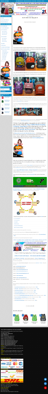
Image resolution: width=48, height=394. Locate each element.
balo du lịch (19, 101)
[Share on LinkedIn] (33, 306)
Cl (34, 290)
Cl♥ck (38, 288)
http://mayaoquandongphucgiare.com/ (22, 273)
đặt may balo (18, 258)
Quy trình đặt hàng (42, 234)
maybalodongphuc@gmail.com (21, 266)
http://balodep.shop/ (19, 275)
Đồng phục (40, 258)
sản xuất (41, 216)
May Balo (37, 262)
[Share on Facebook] (26, 306)
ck (35, 290)
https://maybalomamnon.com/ (9, 339)
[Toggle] (46, 218)
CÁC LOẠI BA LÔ (4, 29)
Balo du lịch (22, 258)
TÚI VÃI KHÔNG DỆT (5, 52)
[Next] (47, 319)
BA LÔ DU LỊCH (4, 34)
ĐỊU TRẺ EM (4, 59)
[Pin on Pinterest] (31, 306)
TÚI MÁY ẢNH (4, 56)
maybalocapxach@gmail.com (9, 338)
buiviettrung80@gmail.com (38, 137)
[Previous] (13, 319)
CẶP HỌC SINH (4, 41)
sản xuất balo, (26, 129)
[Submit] (11, 89)
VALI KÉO (3, 43)
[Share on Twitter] (28, 306)
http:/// (22, 277)
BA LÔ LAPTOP (4, 31)
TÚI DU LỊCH (3, 45)
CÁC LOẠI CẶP (3, 36)
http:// (22, 269)
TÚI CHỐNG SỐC (4, 53)
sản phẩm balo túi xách (18, 167)
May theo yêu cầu (30, 16)
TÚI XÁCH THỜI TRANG (5, 47)
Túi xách (36, 258)
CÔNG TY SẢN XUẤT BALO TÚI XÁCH (26, 241)
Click (14, 235)
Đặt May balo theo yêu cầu (25, 120)
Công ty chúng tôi (29, 165)
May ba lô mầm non (4, 21)
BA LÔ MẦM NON (4, 26)
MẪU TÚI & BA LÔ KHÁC (5, 49)
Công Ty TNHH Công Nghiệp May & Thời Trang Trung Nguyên (30, 239)
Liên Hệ (2, 18)
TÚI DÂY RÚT (4, 57)
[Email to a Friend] (30, 306)
